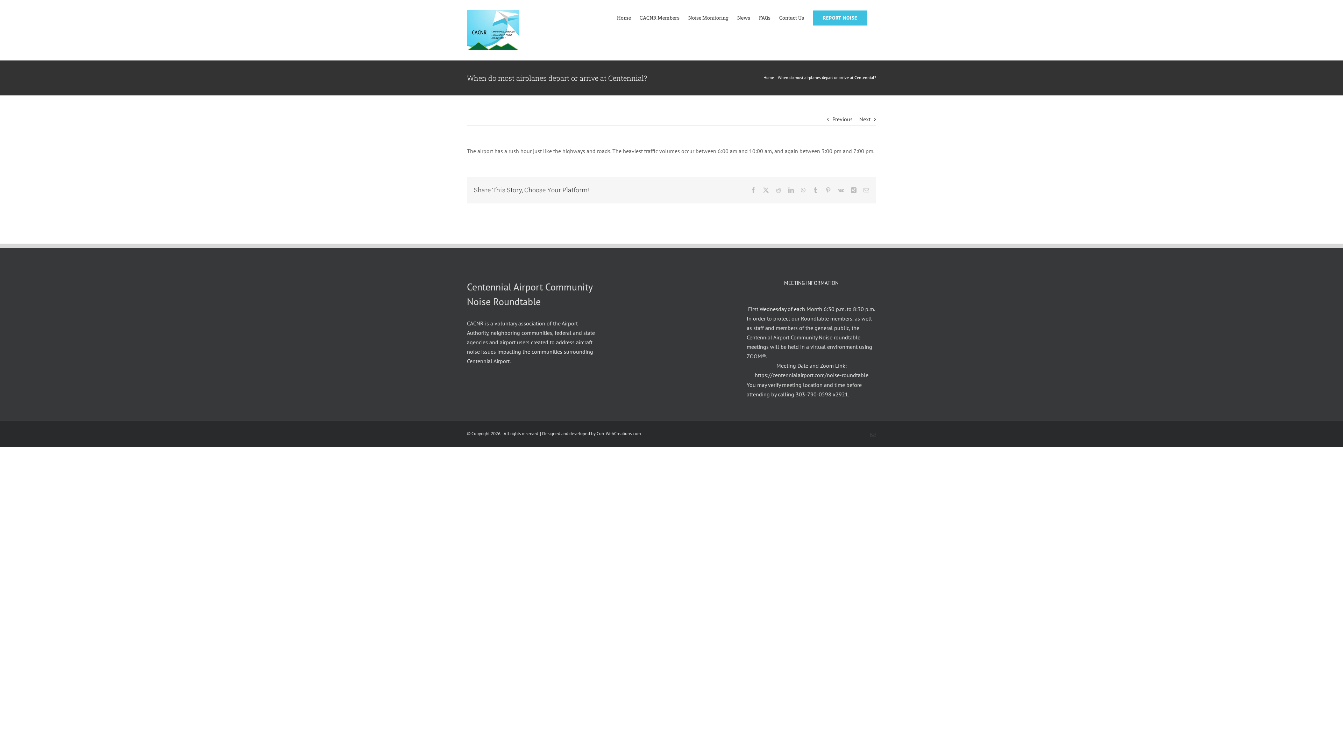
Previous (842, 119)
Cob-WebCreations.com (619, 434)
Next (865, 119)
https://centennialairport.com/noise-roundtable (811, 375)
